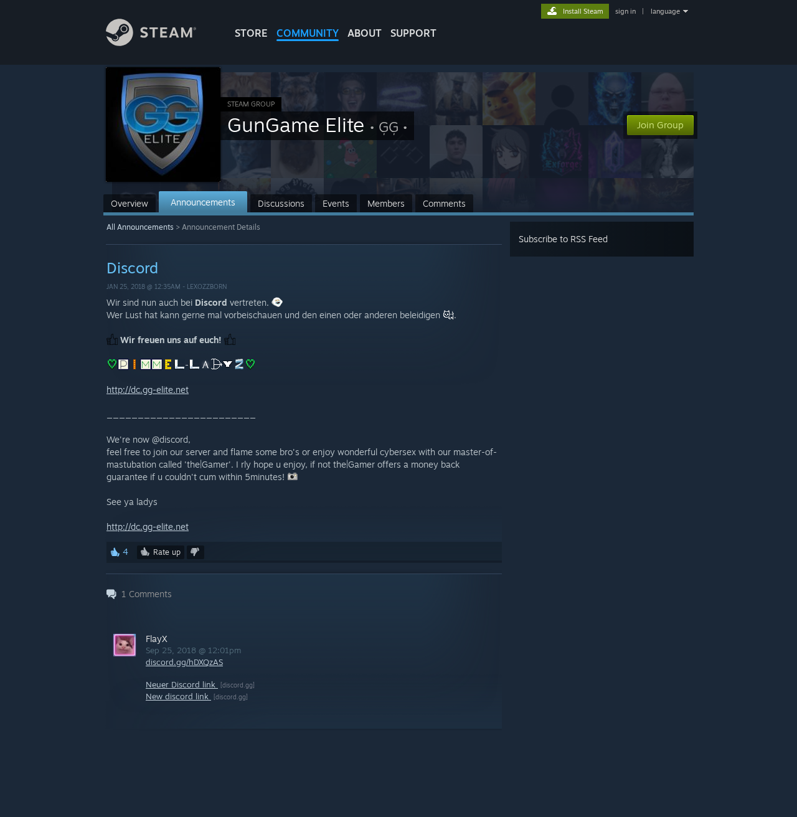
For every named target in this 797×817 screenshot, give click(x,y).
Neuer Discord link (182, 684)
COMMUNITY (307, 33)
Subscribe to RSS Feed (563, 239)
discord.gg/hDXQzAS (184, 662)
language (665, 11)
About (364, 33)
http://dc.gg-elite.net (147, 389)
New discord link (178, 696)
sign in (625, 11)
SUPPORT (413, 33)
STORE (251, 33)
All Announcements (140, 227)
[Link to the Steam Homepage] (151, 42)
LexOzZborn (207, 286)
